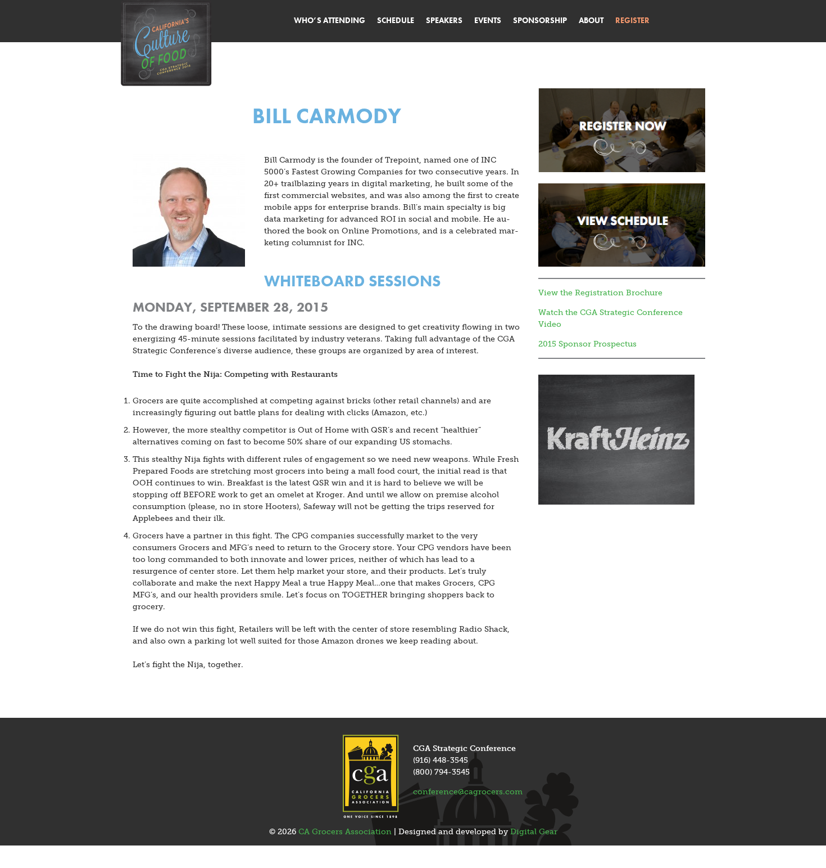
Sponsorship (540, 20)
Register (632, 20)
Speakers (444, 20)
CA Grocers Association (345, 831)
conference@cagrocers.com (468, 792)
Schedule (395, 20)
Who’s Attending (329, 20)
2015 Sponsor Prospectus (587, 344)
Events (487, 20)
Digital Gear (533, 831)
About (591, 20)
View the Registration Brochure (600, 293)
